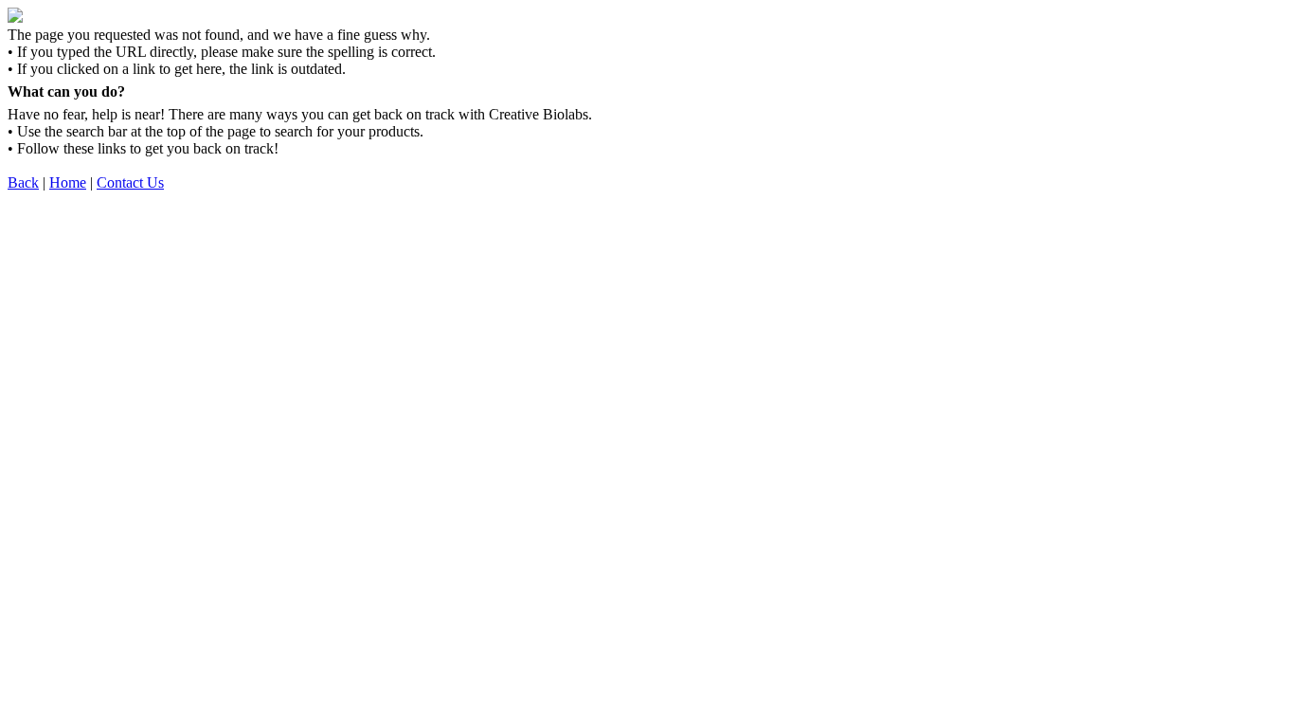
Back (23, 182)
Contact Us (130, 182)
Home (67, 182)
